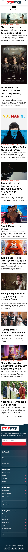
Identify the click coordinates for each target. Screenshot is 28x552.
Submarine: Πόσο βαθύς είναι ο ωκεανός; (14, 148)
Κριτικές (12, 84)
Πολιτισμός (5, 455)
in (19, 548)
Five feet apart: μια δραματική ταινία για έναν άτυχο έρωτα (13, 30)
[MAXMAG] (14, 3)
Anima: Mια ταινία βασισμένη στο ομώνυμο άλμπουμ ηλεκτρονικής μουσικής (11, 189)
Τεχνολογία (5, 516)
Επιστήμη (4, 513)
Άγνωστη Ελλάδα (6, 528)
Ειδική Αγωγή (5, 522)
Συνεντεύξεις (5, 463)
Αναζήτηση (14, 443)
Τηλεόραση (5, 478)
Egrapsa (4, 534)
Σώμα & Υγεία (5, 496)
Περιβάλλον (5, 519)
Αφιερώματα (5, 460)
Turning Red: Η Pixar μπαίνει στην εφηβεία (13, 259)
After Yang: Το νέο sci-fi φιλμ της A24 (13, 403)
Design (4, 499)
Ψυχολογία (5, 501)
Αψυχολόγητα (5, 504)
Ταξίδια (4, 525)
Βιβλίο (4, 457)
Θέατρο (4, 475)
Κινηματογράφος (5, 24)
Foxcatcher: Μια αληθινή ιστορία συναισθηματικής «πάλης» (11, 91)
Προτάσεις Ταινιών (14, 24)
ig (15, 548)
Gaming (4, 481)
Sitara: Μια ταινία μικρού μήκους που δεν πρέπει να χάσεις (14, 366)
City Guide (5, 531)
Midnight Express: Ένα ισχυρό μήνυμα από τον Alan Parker (13, 296)
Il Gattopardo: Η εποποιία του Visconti (13, 331)
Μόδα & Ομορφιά (6, 493)
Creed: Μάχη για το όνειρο (11, 227)
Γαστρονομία (5, 490)
